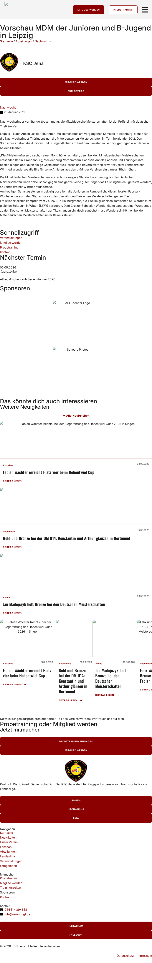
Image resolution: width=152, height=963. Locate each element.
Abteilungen (24, 41)
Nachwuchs (43, 41)
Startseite (6, 41)
